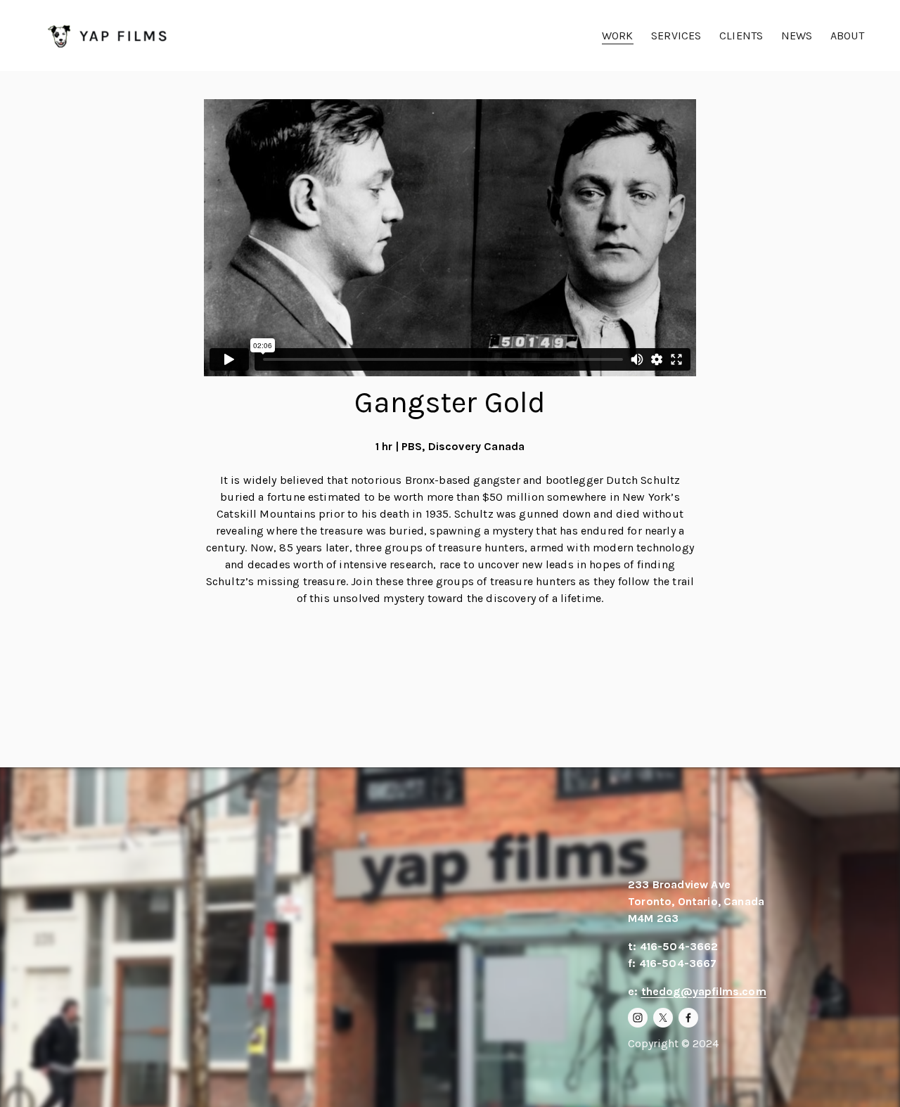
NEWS (797, 35)
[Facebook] (688, 1018)
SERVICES (676, 35)
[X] (663, 1018)
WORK (618, 35)
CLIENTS (741, 35)
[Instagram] (638, 1018)
